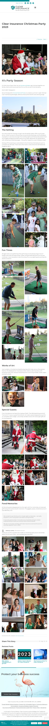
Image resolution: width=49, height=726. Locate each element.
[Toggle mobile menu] (35, 7)
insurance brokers (25, 85)
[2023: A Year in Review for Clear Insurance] (24, 654)
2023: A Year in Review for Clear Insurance (24, 661)
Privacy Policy (36, 707)
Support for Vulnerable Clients (27, 704)
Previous (39, 39)
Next (44, 39)
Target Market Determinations (10, 704)
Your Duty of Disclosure (8, 707)
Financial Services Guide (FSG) (24, 707)
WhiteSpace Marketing (38, 720)
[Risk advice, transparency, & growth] (8, 654)
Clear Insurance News (20, 635)
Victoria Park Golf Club (19, 93)
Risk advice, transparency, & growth (6, 662)
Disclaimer (43, 707)
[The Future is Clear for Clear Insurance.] (40, 654)
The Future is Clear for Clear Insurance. (40, 661)
